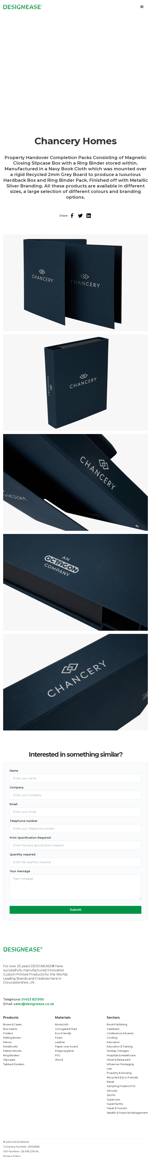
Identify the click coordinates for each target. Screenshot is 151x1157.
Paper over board (66, 1046)
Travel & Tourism (117, 1108)
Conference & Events (120, 1033)
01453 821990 (32, 999)
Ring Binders (11, 1055)
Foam (59, 1037)
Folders (8, 1033)
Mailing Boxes (12, 1037)
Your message (20, 871)
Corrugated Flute (66, 1029)
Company (17, 787)
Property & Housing (119, 1072)
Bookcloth (61, 1024)
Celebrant (113, 1029)
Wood (59, 1059)
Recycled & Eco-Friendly (122, 1077)
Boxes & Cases (12, 1024)
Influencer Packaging (120, 1064)
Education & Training (120, 1046)
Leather (60, 1042)
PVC (57, 1055)
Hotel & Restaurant (119, 1059)
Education (113, 1042)
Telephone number (24, 821)
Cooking (112, 1037)
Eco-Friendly (63, 1033)
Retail (110, 1081)
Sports (111, 1095)
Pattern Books (12, 1050)
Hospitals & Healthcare (121, 1055)
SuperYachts (115, 1103)
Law (109, 1068)
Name (14, 770)
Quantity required (22, 854)
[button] (142, 7)
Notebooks (10, 1046)
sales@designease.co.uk (34, 1004)
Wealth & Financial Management (127, 1112)
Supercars (113, 1099)
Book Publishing (117, 1024)
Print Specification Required (30, 837)
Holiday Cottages (118, 1050)
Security (112, 1090)
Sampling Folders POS (121, 1086)
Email (13, 804)
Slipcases (9, 1059)
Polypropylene (64, 1050)
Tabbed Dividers (13, 1064)
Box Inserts (10, 1029)
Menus (7, 1042)
